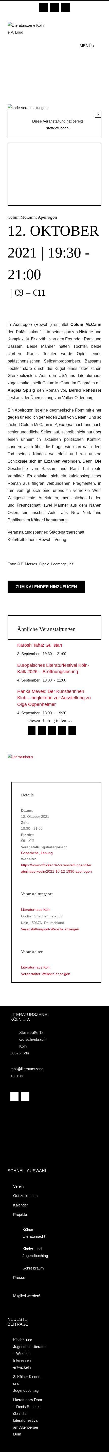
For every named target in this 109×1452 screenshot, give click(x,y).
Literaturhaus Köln (35, 910)
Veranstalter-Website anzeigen (45, 974)
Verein (18, 1186)
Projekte (20, 1214)
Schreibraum (32, 1268)
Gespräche (30, 853)
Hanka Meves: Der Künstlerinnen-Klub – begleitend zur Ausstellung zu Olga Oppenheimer (54, 698)
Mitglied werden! (26, 1296)
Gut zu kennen (25, 1195)
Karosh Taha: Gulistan (39, 645)
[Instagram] (25, 1096)
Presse (19, 1277)
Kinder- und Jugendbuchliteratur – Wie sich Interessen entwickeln (28, 1353)
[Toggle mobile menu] (99, 45)
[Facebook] (14, 1096)
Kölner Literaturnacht (32, 1232)
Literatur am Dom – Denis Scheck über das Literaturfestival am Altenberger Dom (27, 1417)
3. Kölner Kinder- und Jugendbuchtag (27, 1383)
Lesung (47, 853)
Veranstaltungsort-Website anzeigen (50, 929)
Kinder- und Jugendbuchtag (32, 1252)
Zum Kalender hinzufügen (46, 587)
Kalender (20, 1205)
